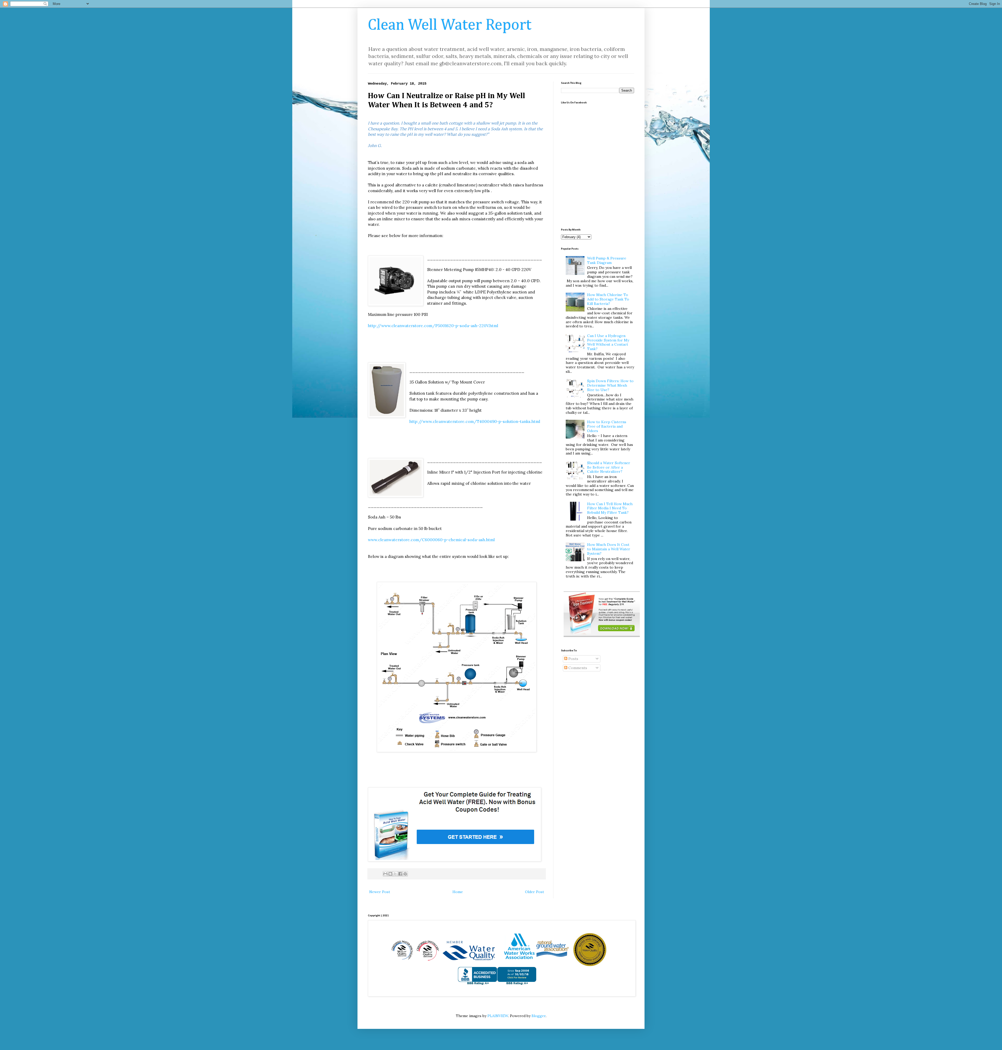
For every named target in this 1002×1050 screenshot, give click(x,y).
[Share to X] (395, 873)
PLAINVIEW (497, 1015)
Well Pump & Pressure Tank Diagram (606, 260)
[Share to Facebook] (400, 873)
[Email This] (385, 873)
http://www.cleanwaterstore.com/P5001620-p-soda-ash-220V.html (433, 325)
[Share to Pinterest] (405, 873)
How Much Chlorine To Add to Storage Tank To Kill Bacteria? (608, 299)
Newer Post (379, 891)
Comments (577, 667)
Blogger (539, 1015)
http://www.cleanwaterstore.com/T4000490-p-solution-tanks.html (474, 421)
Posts (572, 658)
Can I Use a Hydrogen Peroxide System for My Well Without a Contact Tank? (608, 342)
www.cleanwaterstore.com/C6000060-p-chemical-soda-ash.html (431, 539)
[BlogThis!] (390, 873)
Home (457, 891)
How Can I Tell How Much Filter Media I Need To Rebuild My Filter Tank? (610, 508)
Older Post (534, 891)
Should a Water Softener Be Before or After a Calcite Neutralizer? (608, 467)
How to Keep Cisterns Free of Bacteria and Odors (606, 426)
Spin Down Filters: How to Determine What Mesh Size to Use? (610, 385)
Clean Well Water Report (450, 25)
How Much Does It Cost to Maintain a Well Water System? (608, 549)
